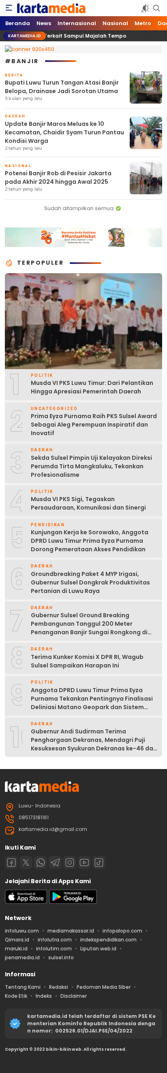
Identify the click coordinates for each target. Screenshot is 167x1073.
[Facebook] (11, 862)
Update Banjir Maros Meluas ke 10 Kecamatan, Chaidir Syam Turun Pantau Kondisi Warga (64, 132)
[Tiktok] (98, 862)
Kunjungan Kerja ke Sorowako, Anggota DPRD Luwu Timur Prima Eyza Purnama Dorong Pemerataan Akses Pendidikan (89, 540)
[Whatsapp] (40, 862)
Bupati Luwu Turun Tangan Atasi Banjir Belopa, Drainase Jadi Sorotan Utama (62, 87)
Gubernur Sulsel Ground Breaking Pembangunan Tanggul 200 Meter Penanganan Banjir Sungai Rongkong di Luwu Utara (89, 628)
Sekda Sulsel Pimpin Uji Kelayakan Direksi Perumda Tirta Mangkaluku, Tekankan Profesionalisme (91, 466)
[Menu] (9, 8)
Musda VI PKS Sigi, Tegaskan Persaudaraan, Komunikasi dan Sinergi (88, 503)
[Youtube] (84, 862)
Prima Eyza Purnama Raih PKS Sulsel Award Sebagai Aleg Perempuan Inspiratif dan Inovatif (94, 424)
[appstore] (26, 902)
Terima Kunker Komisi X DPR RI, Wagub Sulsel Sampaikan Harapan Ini (87, 661)
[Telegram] (55, 862)
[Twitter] (25, 862)
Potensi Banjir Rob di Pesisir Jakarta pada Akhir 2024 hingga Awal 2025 (58, 177)
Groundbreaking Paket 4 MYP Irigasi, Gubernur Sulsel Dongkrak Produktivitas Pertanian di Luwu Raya (90, 582)
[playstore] (73, 902)
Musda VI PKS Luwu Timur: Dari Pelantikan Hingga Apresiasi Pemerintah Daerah (92, 387)
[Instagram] (69, 862)
